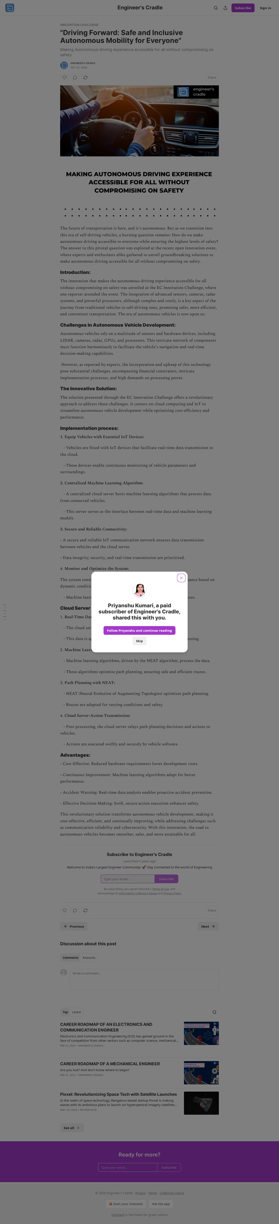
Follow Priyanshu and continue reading (139, 630)
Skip (139, 641)
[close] (181, 577)
